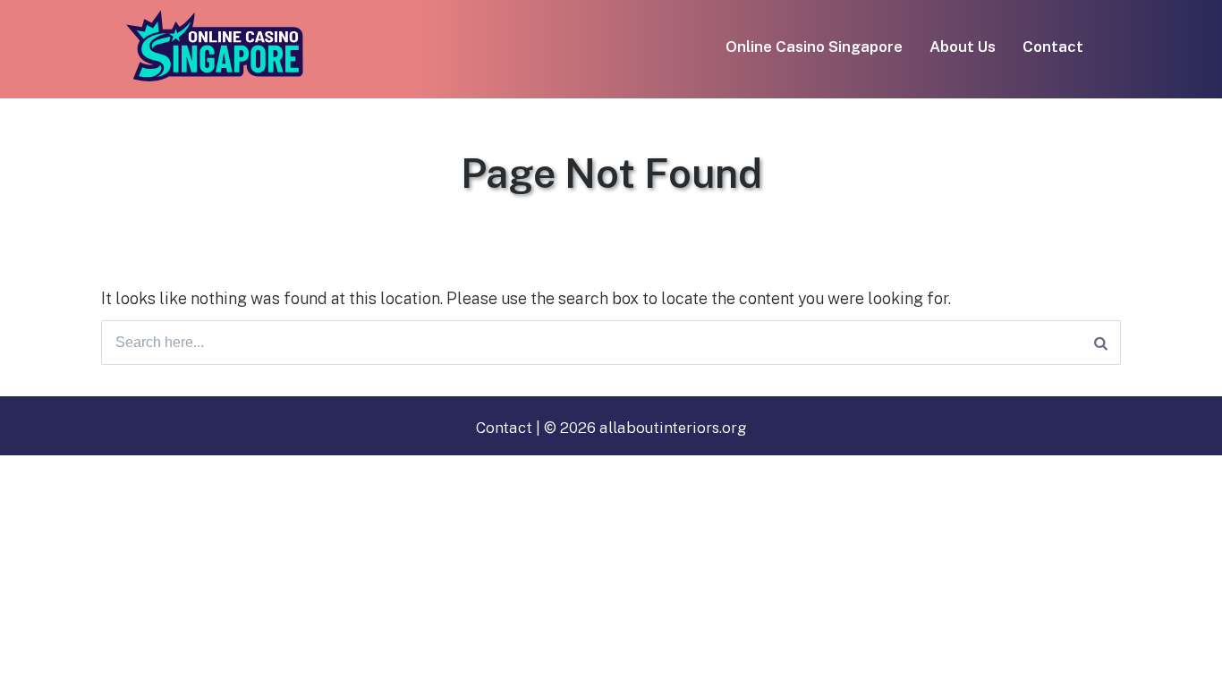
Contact (1053, 46)
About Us (962, 46)
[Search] (1101, 342)
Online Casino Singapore (814, 46)
